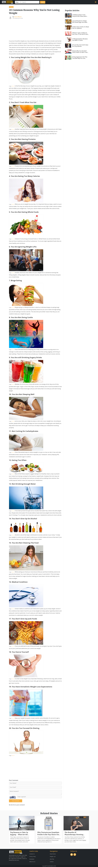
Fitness (11, 7)
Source (13, 86)
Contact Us (32, 854)
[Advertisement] (35, 30)
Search (42, 2)
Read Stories (53, 854)
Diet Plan (52, 859)
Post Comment (15, 800)
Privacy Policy (32, 856)
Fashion (52, 861)
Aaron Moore (18, 17)
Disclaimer (31, 859)
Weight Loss (53, 856)
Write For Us (32, 861)
